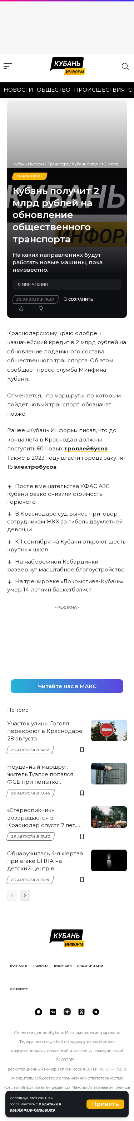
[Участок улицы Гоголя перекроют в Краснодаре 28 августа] (109, 730)
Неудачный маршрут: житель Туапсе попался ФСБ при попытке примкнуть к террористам (44, 774)
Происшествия (99, 89)
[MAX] (39, 1012)
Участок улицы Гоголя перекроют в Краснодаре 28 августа (45, 731)
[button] (105, 1104)
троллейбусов (86, 448)
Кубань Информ (28, 163)
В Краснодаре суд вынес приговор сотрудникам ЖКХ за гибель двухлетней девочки (65, 521)
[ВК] (53, 1012)
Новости (18, 89)
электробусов (35, 466)
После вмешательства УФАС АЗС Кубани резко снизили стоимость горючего (58, 494)
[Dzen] (67, 1012)
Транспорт (58, 163)
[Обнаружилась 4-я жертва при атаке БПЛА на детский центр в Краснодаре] (109, 860)
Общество (53, 89)
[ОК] (81, 1012)
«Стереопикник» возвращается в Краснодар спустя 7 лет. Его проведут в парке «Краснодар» (41, 818)
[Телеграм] (96, 1012)
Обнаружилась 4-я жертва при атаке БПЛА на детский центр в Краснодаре (45, 861)
